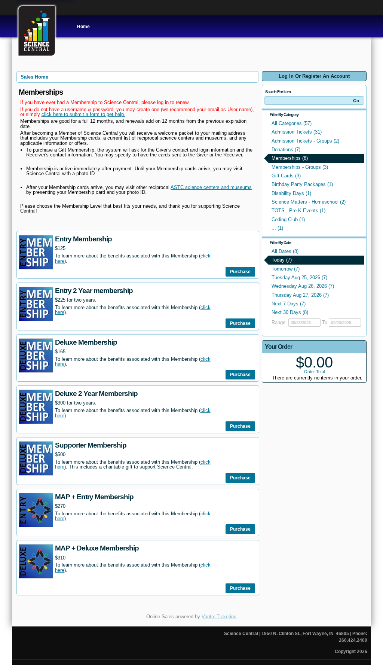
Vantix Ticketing (219, 616)
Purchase (240, 271)
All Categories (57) (292, 123)
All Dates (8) (285, 251)
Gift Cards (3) (286, 176)
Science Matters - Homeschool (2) (309, 202)
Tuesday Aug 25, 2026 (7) (299, 277)
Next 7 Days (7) (289, 303)
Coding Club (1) (288, 219)
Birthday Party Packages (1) (302, 184)
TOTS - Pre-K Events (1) (298, 210)
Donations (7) (286, 149)
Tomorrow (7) (286, 269)
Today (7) (282, 260)
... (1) (277, 228)
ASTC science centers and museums (211, 187)
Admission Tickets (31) (297, 132)
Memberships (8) (290, 158)
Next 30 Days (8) (290, 312)
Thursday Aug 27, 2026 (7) (300, 295)
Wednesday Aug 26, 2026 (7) (303, 286)
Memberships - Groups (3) (300, 167)
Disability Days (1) (291, 193)
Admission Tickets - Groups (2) (305, 141)
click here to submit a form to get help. (83, 114)
